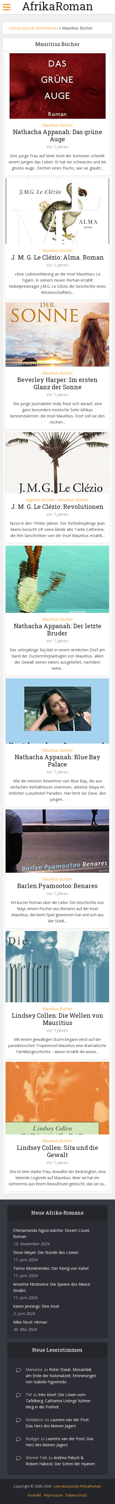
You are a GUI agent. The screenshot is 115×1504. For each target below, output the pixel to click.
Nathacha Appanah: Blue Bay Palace (57, 760)
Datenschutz (76, 1495)
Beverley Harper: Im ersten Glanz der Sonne (57, 383)
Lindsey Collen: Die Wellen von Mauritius (57, 1019)
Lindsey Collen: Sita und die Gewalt (57, 1151)
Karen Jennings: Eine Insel (36, 1306)
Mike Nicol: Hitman (30, 1322)
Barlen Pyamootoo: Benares (57, 886)
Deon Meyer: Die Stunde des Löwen (45, 1252)
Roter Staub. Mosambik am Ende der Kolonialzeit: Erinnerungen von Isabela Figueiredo (61, 1375)
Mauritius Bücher (57, 125)
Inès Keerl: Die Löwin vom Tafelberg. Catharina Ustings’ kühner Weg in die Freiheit (58, 1400)
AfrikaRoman (57, 6)
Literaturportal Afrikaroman (33, 28)
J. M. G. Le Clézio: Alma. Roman (57, 257)
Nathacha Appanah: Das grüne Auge (57, 135)
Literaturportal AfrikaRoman (77, 1486)
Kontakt (34, 1495)
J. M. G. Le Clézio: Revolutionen (57, 506)
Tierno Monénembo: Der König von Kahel (50, 1268)
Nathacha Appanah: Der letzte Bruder (57, 629)
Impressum (53, 1495)
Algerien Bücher (40, 500)
